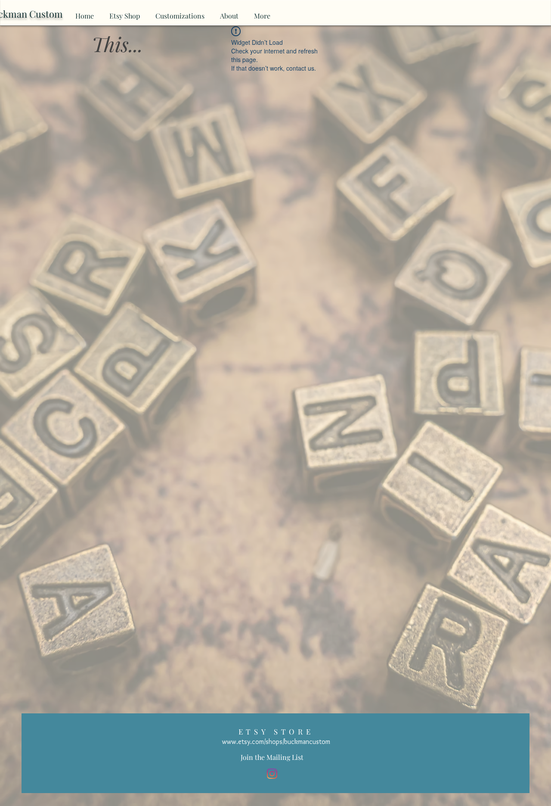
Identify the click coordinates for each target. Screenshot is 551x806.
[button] (272, 757)
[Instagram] (272, 774)
